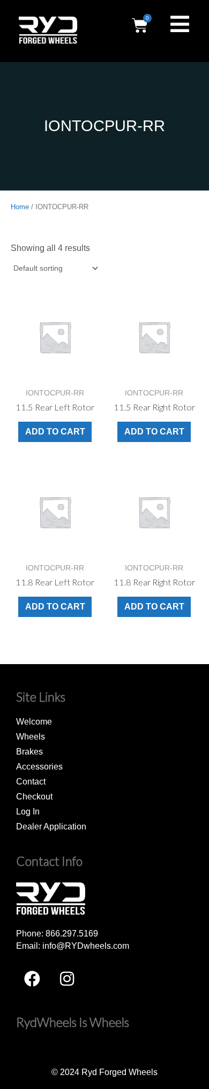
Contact (31, 781)
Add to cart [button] (55, 431)
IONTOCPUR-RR (104, 125)
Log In (28, 811)
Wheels (30, 736)
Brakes (29, 751)
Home (20, 207)
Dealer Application (51, 826)
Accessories (39, 766)
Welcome (34, 721)
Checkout (34, 796)
